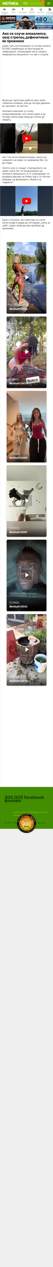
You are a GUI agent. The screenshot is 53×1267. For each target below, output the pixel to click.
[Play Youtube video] (26, 138)
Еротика (41, 12)
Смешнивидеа (4, 13)
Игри (14, 12)
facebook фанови (24, 799)
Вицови (32, 12)
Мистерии (23, 12)
